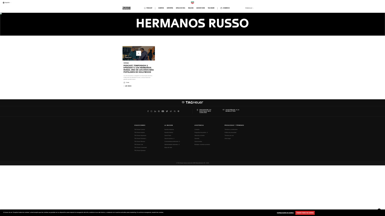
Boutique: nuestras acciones (202, 144)
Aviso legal (228, 138)
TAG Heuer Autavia (139, 132)
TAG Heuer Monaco (139, 141)
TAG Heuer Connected (140, 147)
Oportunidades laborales (171, 144)
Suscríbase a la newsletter (232, 110)
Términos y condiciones (231, 129)
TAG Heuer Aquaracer (140, 135)
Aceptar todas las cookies (305, 213)
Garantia (197, 138)
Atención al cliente (200, 135)
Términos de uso (229, 135)
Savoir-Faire (167, 135)
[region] (192, 213)
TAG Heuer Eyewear (139, 150)
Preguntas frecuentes (200, 132)
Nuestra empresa (169, 129)
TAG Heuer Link (138, 144)
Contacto (197, 129)
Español (7, 3)
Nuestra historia (168, 132)
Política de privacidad (230, 132)
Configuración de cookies (285, 213)
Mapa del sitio (168, 147)
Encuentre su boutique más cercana (205, 111)
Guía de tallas (198, 141)
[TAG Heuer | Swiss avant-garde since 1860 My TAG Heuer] (192, 103)
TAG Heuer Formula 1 (140, 138)
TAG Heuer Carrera (139, 129)
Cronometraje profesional (171, 141)
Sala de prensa (168, 138)
